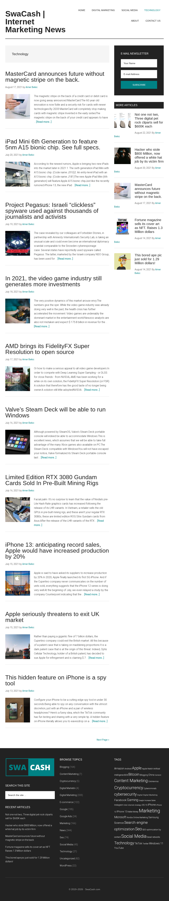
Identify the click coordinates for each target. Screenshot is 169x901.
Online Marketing (140, 817)
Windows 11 (156, 843)
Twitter (146, 844)
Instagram (118, 805)
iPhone (152, 804)
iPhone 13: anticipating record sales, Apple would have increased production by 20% (57, 550)
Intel (125, 805)
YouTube (119, 848)
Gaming (132, 800)
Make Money (133, 812)
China (151, 775)
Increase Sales (150, 800)
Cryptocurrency (68, 781)
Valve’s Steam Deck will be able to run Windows (55, 412)
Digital (140, 795)
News (63, 830)
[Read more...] (43, 121)
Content (158, 775)
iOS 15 (144, 805)
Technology (66, 851)
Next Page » (103, 739)
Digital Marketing (68, 795)
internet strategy (134, 805)
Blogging (64, 767)
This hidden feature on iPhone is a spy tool (55, 680)
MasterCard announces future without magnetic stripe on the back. (54, 76)
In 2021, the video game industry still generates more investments (53, 281)
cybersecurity (125, 794)
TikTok (138, 843)
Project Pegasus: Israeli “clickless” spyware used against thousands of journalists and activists (51, 210)
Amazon (119, 768)
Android (128, 769)
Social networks (153, 837)
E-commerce (66, 802)
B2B (126, 775)
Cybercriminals (150, 788)
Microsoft (120, 817)
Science (119, 822)
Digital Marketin (67, 788)
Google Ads (66, 816)
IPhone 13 (122, 811)
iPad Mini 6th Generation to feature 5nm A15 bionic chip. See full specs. (52, 144)
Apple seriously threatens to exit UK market (52, 617)
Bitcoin (133, 774)
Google (63, 809)
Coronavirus (153, 781)
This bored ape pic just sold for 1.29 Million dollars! (148, 259)
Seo (62, 837)
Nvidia (130, 817)
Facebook (120, 800)
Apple (137, 768)
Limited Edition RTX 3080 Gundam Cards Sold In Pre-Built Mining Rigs (51, 480)
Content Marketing (69, 774)
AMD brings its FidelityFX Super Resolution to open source (47, 349)
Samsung (153, 817)
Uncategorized (67, 858)
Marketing (65, 823)
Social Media (66, 844)
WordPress (66, 865)
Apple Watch (147, 769)
